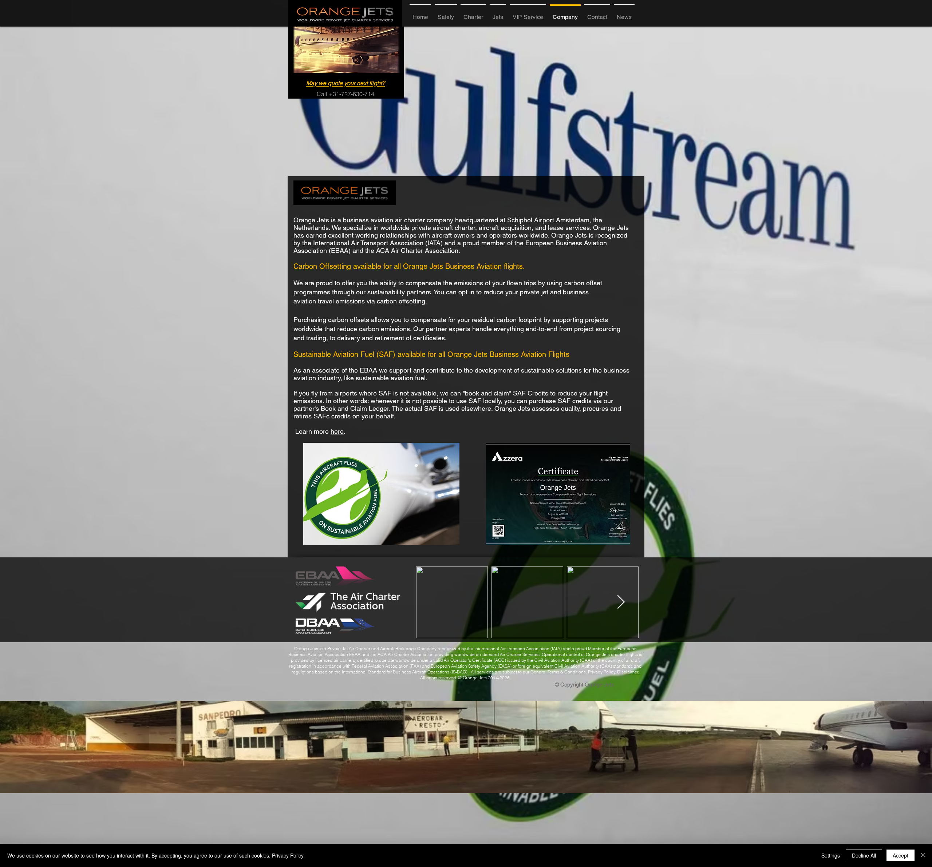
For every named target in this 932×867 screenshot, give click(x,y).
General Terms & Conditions (558, 672)
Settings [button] (830, 855)
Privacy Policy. (602, 672)
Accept (900, 855)
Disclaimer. (628, 672)
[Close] (923, 855)
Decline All (864, 855)
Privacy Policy (288, 855)
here (337, 431)
